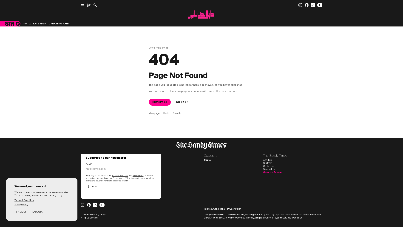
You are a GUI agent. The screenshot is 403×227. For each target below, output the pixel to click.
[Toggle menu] (82, 5)
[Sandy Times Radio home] (9, 24)
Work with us (269, 169)
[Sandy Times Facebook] (307, 5)
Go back (182, 102)
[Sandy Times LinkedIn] (313, 5)
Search (177, 113)
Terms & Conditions (120, 176)
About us (267, 160)
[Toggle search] (95, 5)
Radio (166, 113)
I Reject (21, 211)
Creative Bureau (272, 172)
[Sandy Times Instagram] (300, 5)
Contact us (268, 166)
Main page (154, 113)
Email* (89, 164)
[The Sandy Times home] (201, 15)
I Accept (37, 211)
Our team (267, 163)
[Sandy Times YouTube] (319, 5)
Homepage (160, 102)
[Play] (18, 24)
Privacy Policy (138, 176)
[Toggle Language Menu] (89, 5)
